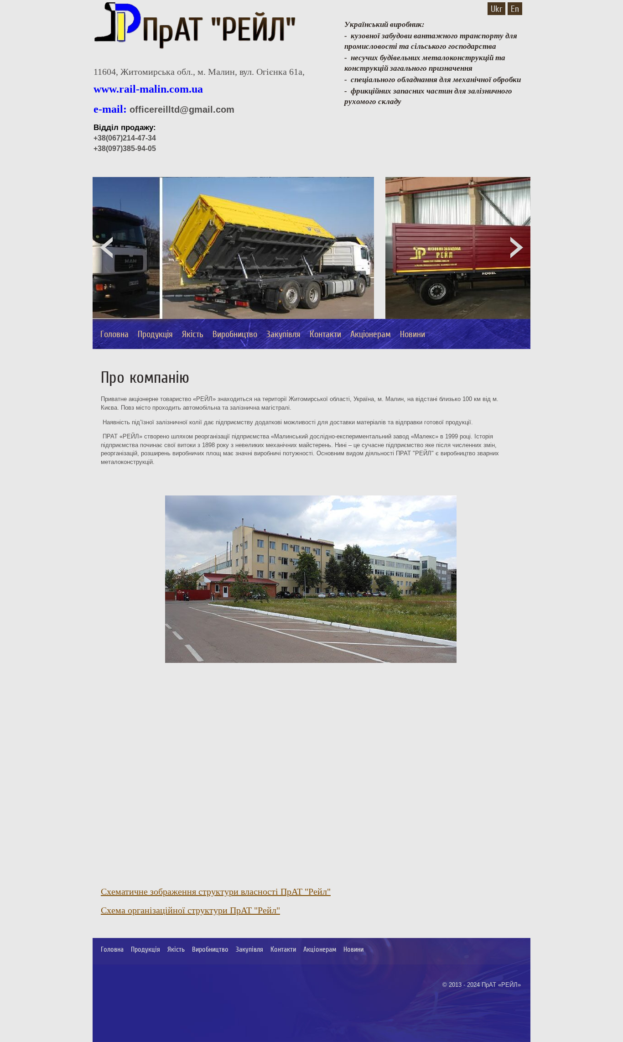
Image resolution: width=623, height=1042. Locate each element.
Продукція (155, 334)
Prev (106, 248)
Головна (114, 334)
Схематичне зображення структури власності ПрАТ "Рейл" (216, 891)
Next (516, 248)
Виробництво (235, 334)
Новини (412, 334)
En (515, 9)
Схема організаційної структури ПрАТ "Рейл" (190, 910)
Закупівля (283, 334)
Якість (192, 334)
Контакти (325, 334)
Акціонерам (370, 334)
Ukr (496, 9)
